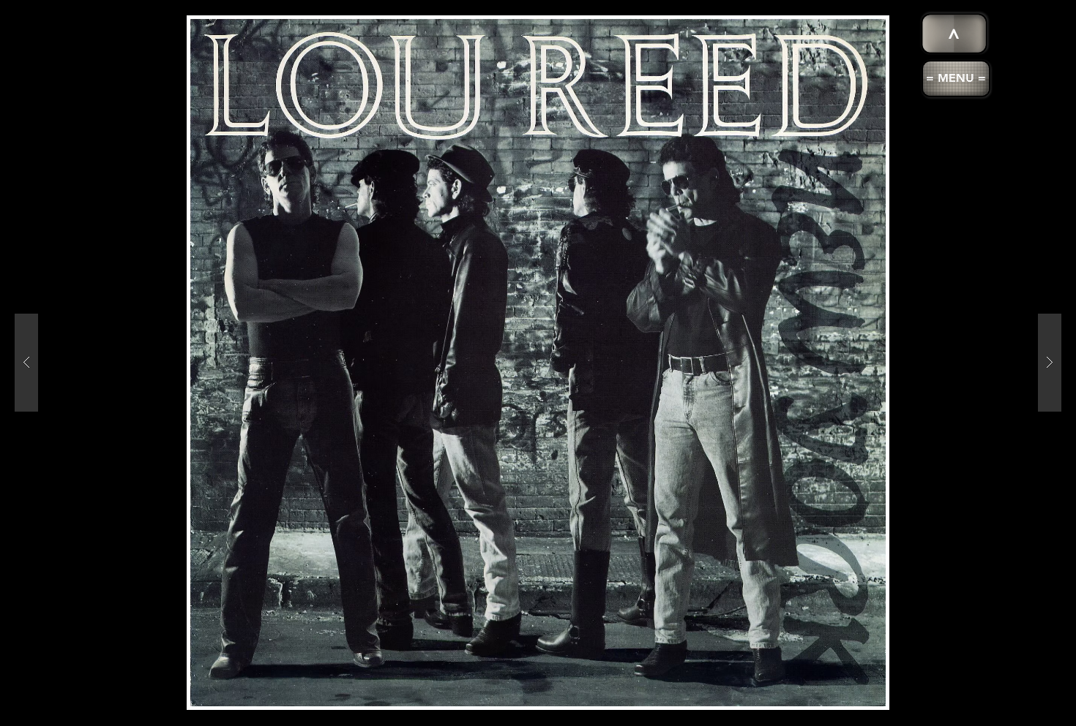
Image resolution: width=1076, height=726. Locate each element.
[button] (956, 78)
